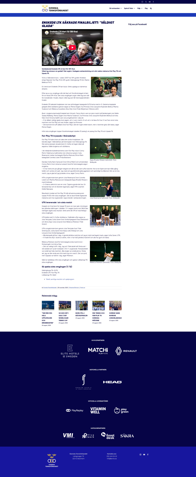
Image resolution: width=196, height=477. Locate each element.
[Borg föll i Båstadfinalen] (82, 302)
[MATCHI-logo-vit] (98, 340)
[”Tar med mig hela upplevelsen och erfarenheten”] (48, 302)
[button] (151, 8)
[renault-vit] (126, 340)
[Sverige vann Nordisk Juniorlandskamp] (115, 302)
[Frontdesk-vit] (107, 429)
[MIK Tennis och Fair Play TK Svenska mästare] (98, 302)
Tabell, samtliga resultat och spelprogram (60, 279)
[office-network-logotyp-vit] (88, 429)
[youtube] (144, 454)
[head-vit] (112, 370)
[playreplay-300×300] (74, 402)
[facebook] (148, 454)
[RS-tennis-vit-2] (83, 370)
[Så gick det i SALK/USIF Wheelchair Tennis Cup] (65, 302)
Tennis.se (82, 287)
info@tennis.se (112, 458)
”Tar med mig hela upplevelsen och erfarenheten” (47, 318)
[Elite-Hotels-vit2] (70, 340)
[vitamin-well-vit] (98, 402)
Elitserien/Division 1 (74, 287)
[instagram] (140, 454)
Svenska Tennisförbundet (49, 287)
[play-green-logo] (121, 402)
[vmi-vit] (68, 429)
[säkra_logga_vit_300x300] (127, 429)
